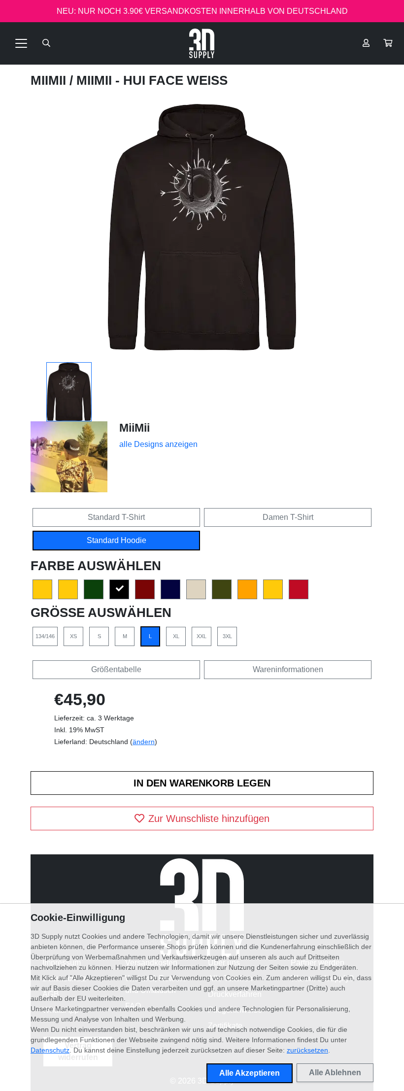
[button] (387, 43)
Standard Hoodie (116, 540)
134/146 (45, 636)
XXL (201, 636)
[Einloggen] (366, 43)
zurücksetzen (307, 1050)
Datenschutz (50, 1050)
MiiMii (50, 80)
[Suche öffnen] (46, 43)
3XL (227, 636)
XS (73, 636)
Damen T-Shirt (288, 517)
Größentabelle (116, 669)
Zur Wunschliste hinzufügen (208, 818)
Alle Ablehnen (335, 1072)
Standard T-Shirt (116, 517)
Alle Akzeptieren (249, 1073)
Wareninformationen (288, 669)
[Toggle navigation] (21, 43)
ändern (144, 742)
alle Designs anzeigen (158, 444)
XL (176, 636)
